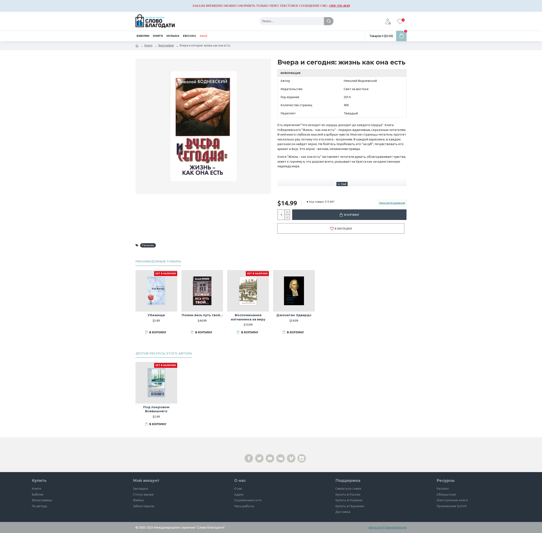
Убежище (156, 315)
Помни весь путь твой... (202, 315)
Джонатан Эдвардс (293, 315)
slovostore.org (395, 527)
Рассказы (148, 245)
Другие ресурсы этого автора (164, 353)
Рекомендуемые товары (158, 261)
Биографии (166, 45)
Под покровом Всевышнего (156, 409)
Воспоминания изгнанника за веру (248, 317)
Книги (148, 45)
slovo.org (375, 527)
